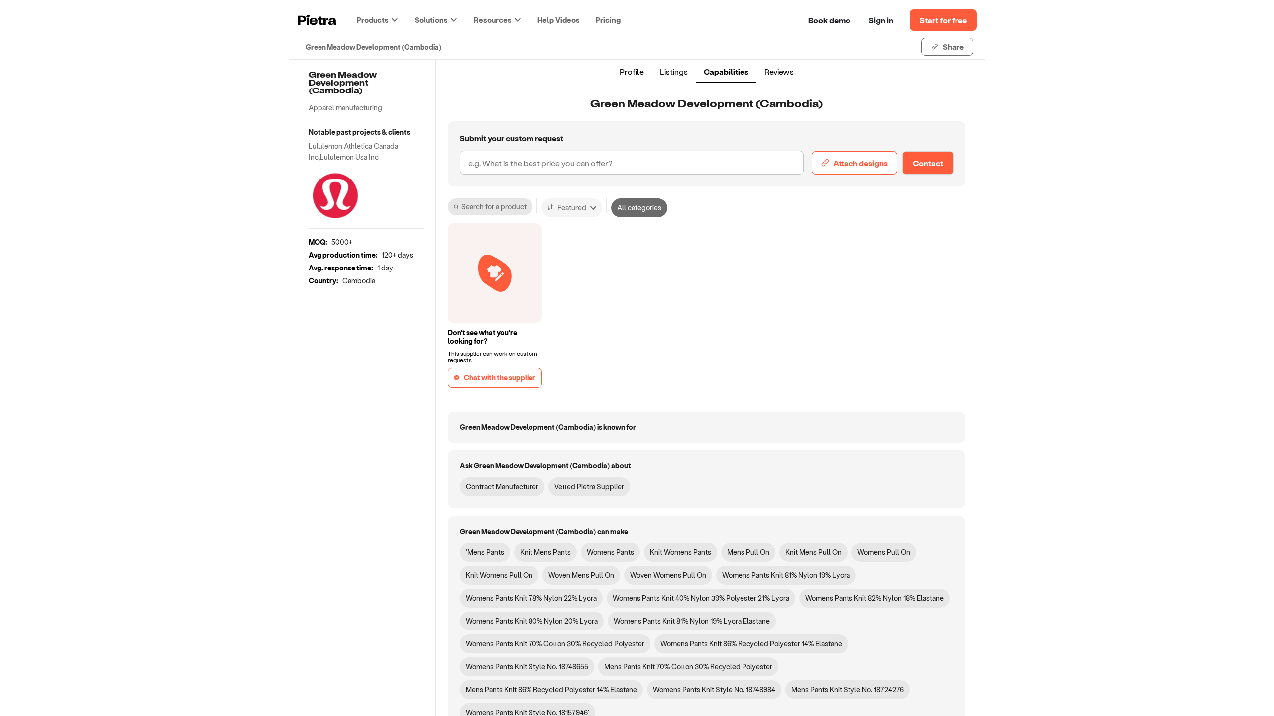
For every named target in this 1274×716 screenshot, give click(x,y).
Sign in (881, 20)
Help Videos (558, 19)
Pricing (608, 19)
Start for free (943, 20)
